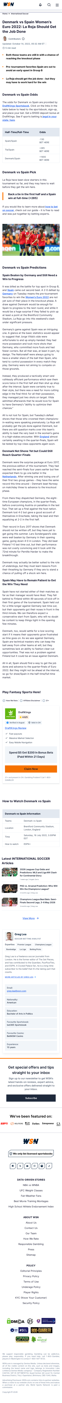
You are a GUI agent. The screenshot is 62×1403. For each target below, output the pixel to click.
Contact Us (31, 1227)
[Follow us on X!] (20, 1166)
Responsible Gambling (31, 1244)
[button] (57, 5)
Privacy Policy (31, 1276)
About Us (31, 1222)
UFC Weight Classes (31, 1190)
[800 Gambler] (41, 1330)
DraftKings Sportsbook (15, 105)
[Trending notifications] (40, 4)
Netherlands (9, 476)
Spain (10, 290)
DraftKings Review (15, 728)
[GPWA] (22, 1339)
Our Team (31, 1233)
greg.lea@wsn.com (16, 991)
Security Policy (31, 1303)
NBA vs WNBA (31, 1185)
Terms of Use (31, 1281)
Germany (7, 293)
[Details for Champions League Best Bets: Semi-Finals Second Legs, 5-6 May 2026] (9, 903)
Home (5, 14)
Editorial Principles (31, 1270)
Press (31, 1249)
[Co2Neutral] (39, 1339)
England (44, 436)
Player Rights (31, 1292)
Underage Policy (31, 1286)
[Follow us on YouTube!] (27, 1166)
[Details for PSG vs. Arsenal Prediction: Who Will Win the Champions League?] (9, 889)
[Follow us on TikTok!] (49, 1166)
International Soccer (20, 14)
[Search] (49, 5)
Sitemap (31, 1254)
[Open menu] (56, 4)
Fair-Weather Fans (31, 1195)
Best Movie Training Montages (31, 1201)
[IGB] (45, 1321)
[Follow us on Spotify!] (42, 1166)
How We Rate (31, 1238)
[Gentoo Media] (19, 1330)
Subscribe (31, 1098)
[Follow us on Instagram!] (35, 1166)
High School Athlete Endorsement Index (31, 1206)
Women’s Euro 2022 (37, 297)
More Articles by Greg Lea (19, 977)
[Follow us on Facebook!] (13, 1166)
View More (29, 918)
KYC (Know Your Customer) (31, 1297)
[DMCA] (16, 1321)
